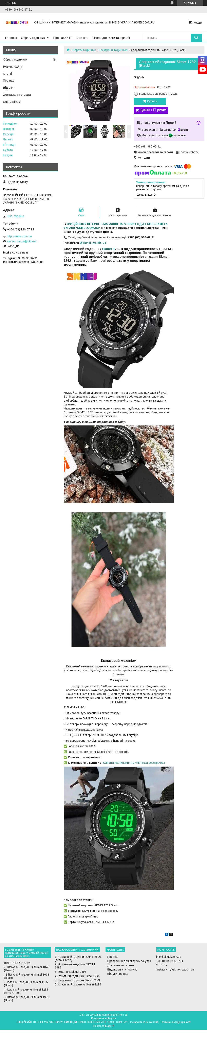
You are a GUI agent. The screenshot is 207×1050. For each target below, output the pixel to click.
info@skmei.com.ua (168, 956)
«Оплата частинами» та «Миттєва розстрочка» (133, 762)
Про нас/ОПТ (62, 37)
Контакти (82, 37)
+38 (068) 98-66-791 (169, 961)
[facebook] (166, 935)
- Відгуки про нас (117, 973)
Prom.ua (122, 1014)
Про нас (8, 80)
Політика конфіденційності (175, 1022)
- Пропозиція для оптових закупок (128, 961)
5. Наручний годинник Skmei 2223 (77, 980)
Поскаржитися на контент (143, 1022)
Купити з (146, 110)
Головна (11, 37)
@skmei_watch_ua (93, 242)
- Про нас (112, 956)
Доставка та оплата (17, 94)
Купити (152, 101)
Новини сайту (12, 66)
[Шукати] (196, 38)
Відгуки (8, 87)
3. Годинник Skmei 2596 (70, 971)
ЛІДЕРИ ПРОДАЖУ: (17, 962)
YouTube (162, 965)
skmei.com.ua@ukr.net (21, 241)
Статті (7, 73)
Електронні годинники (113, 50)
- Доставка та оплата (120, 965)
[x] (171, 935)
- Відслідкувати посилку (121, 969)
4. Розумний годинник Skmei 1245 (77, 976)
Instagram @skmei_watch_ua (175, 969)
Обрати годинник (33, 37)
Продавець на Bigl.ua (103, 1018)
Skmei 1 (108, 249)
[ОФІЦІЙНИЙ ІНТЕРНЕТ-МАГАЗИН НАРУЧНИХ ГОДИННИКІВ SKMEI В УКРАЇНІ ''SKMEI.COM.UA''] (17, 22)
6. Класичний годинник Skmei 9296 (78, 984)
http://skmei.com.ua (19, 236)
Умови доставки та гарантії (111, 37)
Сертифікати (12, 101)
